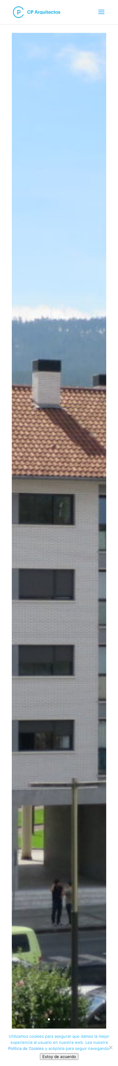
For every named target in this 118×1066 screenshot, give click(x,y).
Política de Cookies (26, 1048)
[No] (110, 1047)
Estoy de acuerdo (59, 1056)
